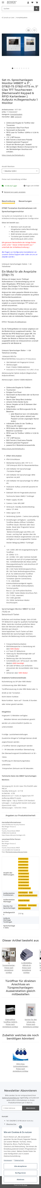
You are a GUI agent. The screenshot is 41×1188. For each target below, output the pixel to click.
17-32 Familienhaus (24, 888)
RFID (30, 892)
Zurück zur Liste (8, 17)
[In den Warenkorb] (3, 24)
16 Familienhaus (23, 885)
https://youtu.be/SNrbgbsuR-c (13, 155)
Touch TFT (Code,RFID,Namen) (28, 895)
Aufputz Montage (24, 900)
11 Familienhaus (23, 876)
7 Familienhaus (23, 870)
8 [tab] (28, 68)
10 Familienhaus (23, 873)
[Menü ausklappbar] (3, 1)
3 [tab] (17, 68)
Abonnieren (30, 1108)
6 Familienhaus (23, 867)
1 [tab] (12, 68)
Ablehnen (20, 1179)
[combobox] (20, 171)
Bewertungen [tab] (25, 201)
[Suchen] (36, 8)
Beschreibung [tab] (8, 201)
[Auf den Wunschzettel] (34, 30)
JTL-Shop (24, 1185)
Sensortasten (32, 905)
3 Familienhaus (23, 862)
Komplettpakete (16, 114)
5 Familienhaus (23, 865)
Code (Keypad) (23, 892)
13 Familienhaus (23, 879)
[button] (28, 2)
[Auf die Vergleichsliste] (28, 30)
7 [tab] (26, 68)
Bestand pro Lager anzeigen (15, 192)
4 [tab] (19, 68)
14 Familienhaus (23, 882)
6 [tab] (24, 68)
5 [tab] (21, 68)
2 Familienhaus (23, 859)
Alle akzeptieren (20, 1166)
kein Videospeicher (24, 908)
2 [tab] (14, 68)
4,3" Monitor (22, 905)
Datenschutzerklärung (10, 1098)
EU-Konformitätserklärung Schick (16, 852)
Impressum (8, 1160)
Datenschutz (19, 1160)
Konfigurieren (20, 1173)
